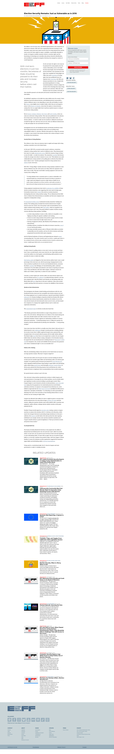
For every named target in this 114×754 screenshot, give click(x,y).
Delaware (39, 114)
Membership (10, 734)
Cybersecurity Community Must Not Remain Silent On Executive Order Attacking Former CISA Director (51, 490)
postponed (50, 365)
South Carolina (53, 114)
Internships (23, 735)
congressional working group (32, 201)
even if (61, 225)
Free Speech (37, 729)
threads (47, 720)
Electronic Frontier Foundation (34, 5)
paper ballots (46, 207)
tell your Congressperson (49, 441)
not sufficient (40, 277)
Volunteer (23, 731)
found (34, 336)
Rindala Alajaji (51, 536)
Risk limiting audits (28, 260)
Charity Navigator (26, 723)
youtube (28, 720)
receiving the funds (51, 400)
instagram (19, 720)
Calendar (23, 729)
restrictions (54, 75)
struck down (53, 79)
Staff (22, 738)
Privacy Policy (61, 747)
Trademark (36, 747)
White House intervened (44, 388)
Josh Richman (51, 603)
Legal (9, 731)
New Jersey (44, 114)
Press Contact (65, 729)
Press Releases (52, 731)
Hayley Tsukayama (60, 536)
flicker (33, 720)
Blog (50, 729)
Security (9, 732)
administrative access (40, 153)
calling (41, 664)
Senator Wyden (57, 365)
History (22, 734)
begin (34, 281)
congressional (29, 308)
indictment (26, 297)
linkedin (38, 720)
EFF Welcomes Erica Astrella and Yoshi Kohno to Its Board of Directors (52, 579)
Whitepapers (51, 735)
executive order (45, 410)
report (60, 236)
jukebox (26, 162)
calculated (31, 265)
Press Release (43, 577)
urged (53, 638)
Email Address (71, 61)
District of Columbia (35, 106)
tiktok (43, 720)
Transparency (37, 734)
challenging (37, 330)
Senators (33, 415)
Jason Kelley (51, 486)
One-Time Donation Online (82, 731)
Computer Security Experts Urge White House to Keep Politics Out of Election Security (51, 655)
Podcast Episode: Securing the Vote (51, 605)
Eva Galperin (57, 486)
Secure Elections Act (57, 361)
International (37, 735)
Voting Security (71, 88)
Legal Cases (51, 734)
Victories (23, 732)
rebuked (39, 192)
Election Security (71, 82)
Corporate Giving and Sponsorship (83, 734)
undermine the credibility (53, 188)
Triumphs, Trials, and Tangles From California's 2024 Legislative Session (51, 539)
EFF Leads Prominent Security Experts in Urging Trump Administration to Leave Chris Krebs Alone (52, 460)
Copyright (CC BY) (12, 747)
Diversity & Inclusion (25, 739)
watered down (37, 365)
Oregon (28, 104)
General (9, 729)
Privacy (36, 731)
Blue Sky (24, 720)
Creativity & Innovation (39, 732)
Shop (78, 735)
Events (50, 732)
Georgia (29, 114)
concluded (55, 155)
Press (9, 735)
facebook (14, 720)
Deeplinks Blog (43, 486)
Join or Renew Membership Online (83, 729)
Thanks (84, 747)
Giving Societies (80, 732)
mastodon (9, 720)
